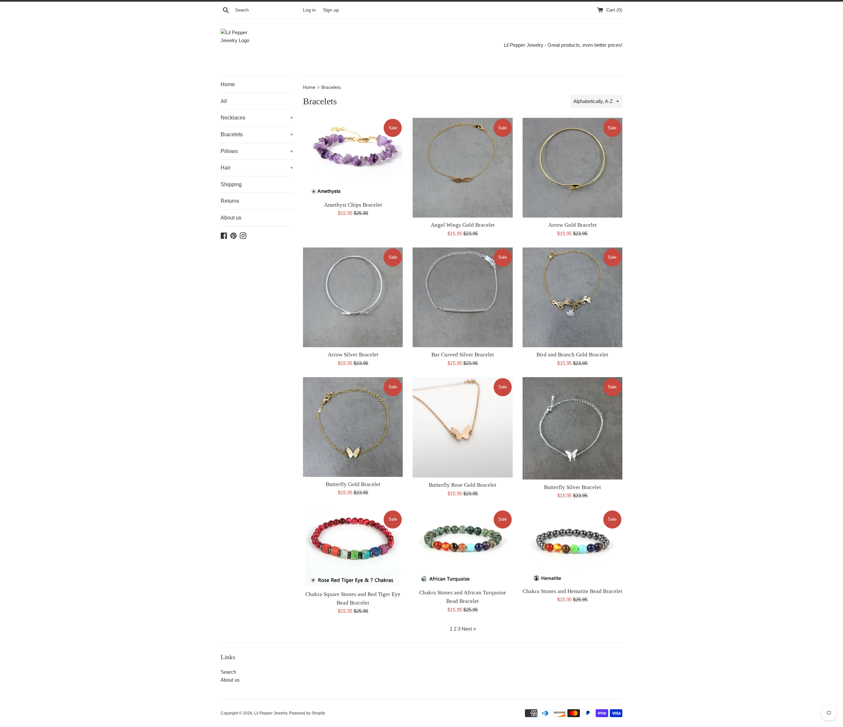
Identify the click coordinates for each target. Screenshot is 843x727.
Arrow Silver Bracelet (353, 354)
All (224, 101)
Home (228, 84)
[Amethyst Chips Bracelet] (353, 157)
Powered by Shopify (307, 713)
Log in (309, 10)
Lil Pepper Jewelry (270, 713)
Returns (230, 201)
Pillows (257, 151)
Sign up (331, 10)
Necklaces (257, 117)
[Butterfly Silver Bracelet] (572, 428)
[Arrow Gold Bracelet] (572, 168)
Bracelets (257, 134)
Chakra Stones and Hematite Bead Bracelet (572, 591)
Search (228, 672)
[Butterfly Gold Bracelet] (353, 427)
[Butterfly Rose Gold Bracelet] (462, 427)
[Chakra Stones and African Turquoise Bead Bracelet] (462, 547)
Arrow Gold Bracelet (572, 225)
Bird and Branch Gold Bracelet (572, 354)
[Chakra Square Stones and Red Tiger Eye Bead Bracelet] (353, 548)
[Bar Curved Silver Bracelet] (462, 297)
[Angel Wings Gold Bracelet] (462, 168)
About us (231, 218)
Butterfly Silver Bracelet (572, 487)
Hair (257, 167)
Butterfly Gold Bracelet (353, 484)
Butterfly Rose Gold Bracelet (462, 485)
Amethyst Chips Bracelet (353, 205)
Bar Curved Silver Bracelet (462, 354)
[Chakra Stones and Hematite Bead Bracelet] (572, 546)
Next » (469, 629)
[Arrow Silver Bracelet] (353, 297)
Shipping (231, 184)
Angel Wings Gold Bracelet (463, 225)
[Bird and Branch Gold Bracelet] (572, 297)
